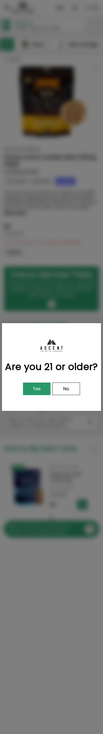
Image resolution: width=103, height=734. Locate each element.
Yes (37, 389)
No (66, 389)
